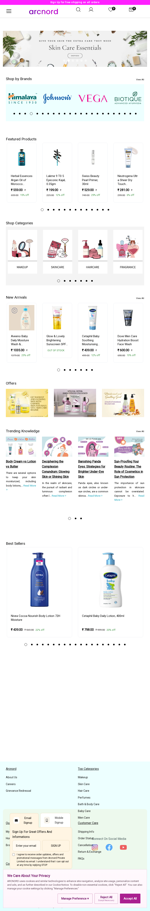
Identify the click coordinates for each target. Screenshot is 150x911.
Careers (11, 784)
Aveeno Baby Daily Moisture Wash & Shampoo (20, 340)
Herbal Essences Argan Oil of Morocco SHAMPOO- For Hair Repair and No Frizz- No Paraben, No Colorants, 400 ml (21, 180)
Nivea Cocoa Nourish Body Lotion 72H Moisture (35, 618)
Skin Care (84, 784)
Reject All (106, 898)
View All (140, 79)
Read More (58, 495)
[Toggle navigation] (8, 11)
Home (9, 838)
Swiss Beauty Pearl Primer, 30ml (90, 180)
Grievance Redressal (18, 790)
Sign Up (56, 845)
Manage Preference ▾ (75, 898)
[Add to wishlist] (31, 159)
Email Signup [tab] (28, 820)
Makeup (83, 777)
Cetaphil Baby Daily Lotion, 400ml (103, 616)
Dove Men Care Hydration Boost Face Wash (128, 340)
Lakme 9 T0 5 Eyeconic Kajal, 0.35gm (55, 180)
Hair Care (83, 790)
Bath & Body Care (88, 804)
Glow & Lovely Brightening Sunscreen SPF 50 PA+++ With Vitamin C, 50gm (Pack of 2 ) (57, 340)
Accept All (130, 898)
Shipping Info (86, 831)
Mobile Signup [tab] (59, 820)
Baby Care (84, 811)
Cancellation (85, 845)
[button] (14, 46)
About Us (11, 777)
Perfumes (84, 797)
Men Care (84, 817)
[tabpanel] (92, 98)
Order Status (86, 838)
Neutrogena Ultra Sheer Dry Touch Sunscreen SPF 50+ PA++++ (128, 180)
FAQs (81, 858)
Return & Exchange (89, 851)
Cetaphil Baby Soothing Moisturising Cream (90, 340)
